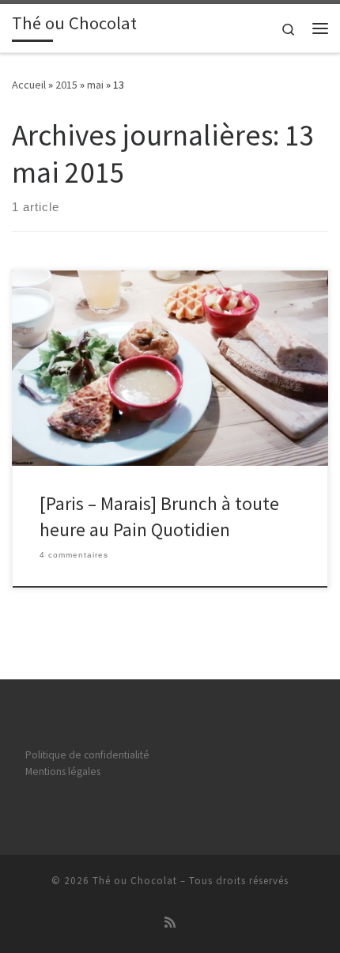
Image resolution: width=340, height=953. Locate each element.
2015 (66, 85)
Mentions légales (62, 771)
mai (95, 85)
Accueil (29, 85)
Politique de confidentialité (87, 755)
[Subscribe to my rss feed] (170, 922)
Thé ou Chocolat (135, 880)
